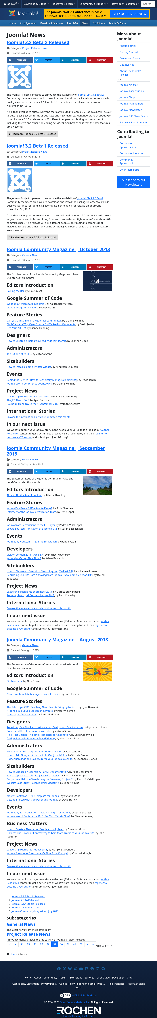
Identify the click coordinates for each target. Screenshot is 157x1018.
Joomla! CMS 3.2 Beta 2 (90, 94)
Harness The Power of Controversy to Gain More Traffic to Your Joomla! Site (50, 833)
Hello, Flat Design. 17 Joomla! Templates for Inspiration (38, 734)
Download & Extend (35, 4)
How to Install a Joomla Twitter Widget (29, 367)
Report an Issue (136, 983)
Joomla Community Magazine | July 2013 (35, 911)
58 (48, 944)
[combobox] (148, 4)
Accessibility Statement (25, 983)
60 (61, 944)
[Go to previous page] (16, 944)
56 (35, 944)
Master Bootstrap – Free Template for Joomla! (33, 796)
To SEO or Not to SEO (19, 354)
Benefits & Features (51, 23)
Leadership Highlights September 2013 (29, 591)
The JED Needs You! (18, 400)
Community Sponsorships (128, 161)
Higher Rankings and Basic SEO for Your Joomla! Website (39, 759)
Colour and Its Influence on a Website (28, 731)
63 (81, 944)
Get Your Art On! (16, 328)
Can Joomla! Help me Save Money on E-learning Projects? (40, 779)
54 (21, 944)
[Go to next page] (87, 944)
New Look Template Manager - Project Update (33, 694)
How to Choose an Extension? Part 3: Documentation (37, 771)
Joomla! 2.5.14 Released (25, 900)
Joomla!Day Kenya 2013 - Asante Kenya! (29, 508)
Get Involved (127, 64)
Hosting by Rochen (78, 1016)
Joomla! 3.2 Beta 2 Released (38, 42)
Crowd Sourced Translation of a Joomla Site (32, 528)
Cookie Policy (67, 983)
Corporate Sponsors (131, 153)
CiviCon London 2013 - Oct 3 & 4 (25, 554)
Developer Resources (124, 4)
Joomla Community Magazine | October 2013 (58, 249)
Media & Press (117, 23)
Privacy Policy (49, 983)
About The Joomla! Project (130, 72)
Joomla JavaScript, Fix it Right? (24, 558)
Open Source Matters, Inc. (75, 1002)
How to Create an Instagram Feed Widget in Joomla (36, 341)
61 (68, 944)
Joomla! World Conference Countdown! (29, 383)
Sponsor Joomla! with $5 (91, 983)
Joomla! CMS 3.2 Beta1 (90, 198)
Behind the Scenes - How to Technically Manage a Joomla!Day (42, 380)
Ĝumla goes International (21, 714)
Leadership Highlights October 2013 (28, 396)
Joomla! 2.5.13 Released (25, 907)
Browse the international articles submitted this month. (39, 417)
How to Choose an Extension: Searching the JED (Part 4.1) (40, 571)
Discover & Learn (63, 4)
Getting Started (129, 52)
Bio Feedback (14, 681)
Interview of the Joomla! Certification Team (31, 512)
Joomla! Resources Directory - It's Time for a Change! (37, 853)
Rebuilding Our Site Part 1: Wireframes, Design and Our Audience (45, 727)
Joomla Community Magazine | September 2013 (56, 451)
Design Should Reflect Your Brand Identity (31, 738)
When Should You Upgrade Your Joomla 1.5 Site (34, 751)
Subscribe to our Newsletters (133, 182)
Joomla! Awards (129, 84)
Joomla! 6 (72, 23)
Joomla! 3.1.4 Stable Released (28, 904)
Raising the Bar (15, 291)
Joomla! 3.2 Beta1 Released (37, 145)
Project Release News (34, 48)
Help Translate (116, 983)
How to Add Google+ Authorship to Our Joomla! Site (37, 755)
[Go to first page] (10, 944)
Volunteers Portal (130, 169)
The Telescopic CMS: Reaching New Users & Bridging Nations (42, 707)
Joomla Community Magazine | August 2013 (57, 639)
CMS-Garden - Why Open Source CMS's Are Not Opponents (41, 324)
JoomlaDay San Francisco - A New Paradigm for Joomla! (38, 812)
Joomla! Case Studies (132, 91)
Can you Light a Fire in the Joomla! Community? (34, 320)
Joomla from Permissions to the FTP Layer (31, 525)
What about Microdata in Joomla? (26, 304)
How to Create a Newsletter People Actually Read (35, 829)
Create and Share (130, 58)
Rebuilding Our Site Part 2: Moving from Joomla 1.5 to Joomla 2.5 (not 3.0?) (50, 575)
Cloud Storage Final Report (22, 307)
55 (28, 944)
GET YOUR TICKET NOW (129, 14)
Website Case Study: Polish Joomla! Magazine (33, 783)
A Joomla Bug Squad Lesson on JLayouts (30, 710)
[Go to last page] (93, 944)
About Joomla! (28, 23)
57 (41, 944)
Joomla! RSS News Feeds (134, 116)
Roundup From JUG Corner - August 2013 (30, 595)
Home (12, 23)
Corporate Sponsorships (128, 145)
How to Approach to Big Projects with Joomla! (33, 775)
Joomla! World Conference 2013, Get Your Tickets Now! (38, 816)
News (85, 23)
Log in (78, 987)
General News (30, 255)
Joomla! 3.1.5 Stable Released (28, 896)
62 (74, 944)
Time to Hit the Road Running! (24, 495)
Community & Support (92, 4)
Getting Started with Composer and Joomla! (32, 799)
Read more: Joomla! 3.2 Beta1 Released (33, 237)
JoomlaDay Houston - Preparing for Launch (32, 541)
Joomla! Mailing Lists (131, 103)
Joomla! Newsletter (131, 110)
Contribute (98, 23)
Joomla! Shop (127, 97)
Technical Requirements (133, 122)
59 (54, 944)
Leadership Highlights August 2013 (27, 849)
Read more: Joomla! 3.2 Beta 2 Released (33, 134)
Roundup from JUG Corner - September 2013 (33, 404)
